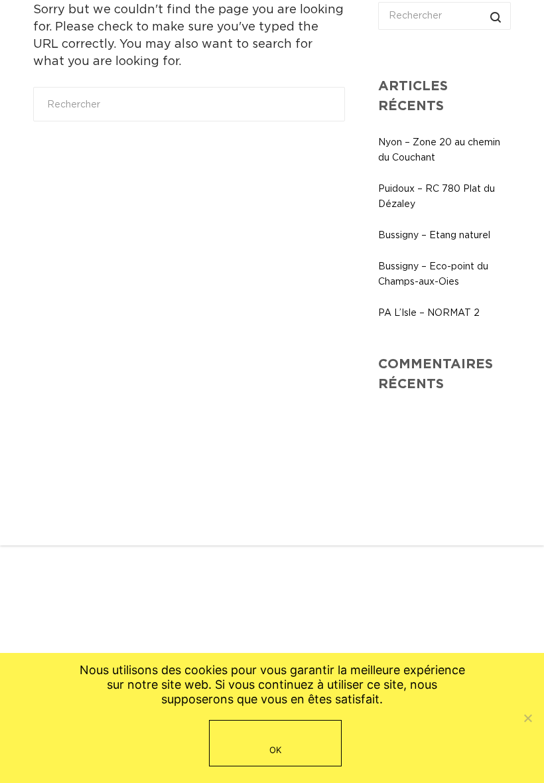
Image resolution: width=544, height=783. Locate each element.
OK (275, 750)
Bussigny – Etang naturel (434, 235)
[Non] (527, 718)
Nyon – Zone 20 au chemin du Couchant (439, 150)
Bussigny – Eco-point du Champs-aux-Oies (433, 274)
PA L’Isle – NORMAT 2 (429, 312)
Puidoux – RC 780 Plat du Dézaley (436, 196)
